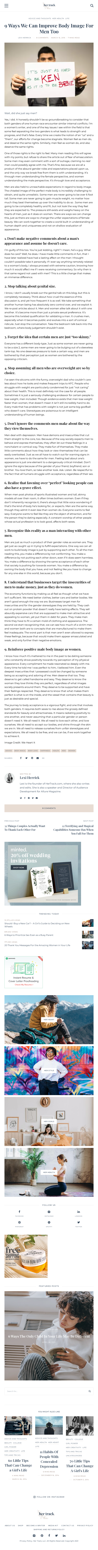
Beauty (8, 1443)
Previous (8, 1448)
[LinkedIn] (64, 1535)
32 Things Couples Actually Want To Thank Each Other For (24, 827)
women (71, 751)
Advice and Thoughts (40, 18)
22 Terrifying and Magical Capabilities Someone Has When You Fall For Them (73, 829)
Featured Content (40, 1327)
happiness (45, 751)
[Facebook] (21, 758)
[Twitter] (26, 758)
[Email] (37, 758)
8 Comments (42, 38)
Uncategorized (74, 1456)
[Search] (90, 1391)
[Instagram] (29, 798)
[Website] (21, 798)
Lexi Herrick (24, 38)
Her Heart (53, 1442)
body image (20, 751)
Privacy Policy (26, 1541)
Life (67, 18)
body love (33, 751)
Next (89, 1448)
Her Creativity (12, 1451)
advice (8, 751)
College (17, 1443)
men (64, 751)
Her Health (58, 18)
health (56, 751)
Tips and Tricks (12, 1455)
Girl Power (72, 1443)
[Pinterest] (32, 758)
